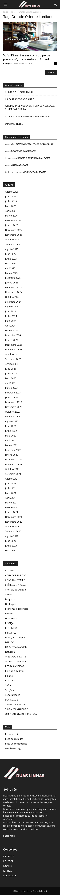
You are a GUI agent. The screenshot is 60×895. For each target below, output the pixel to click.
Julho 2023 (10, 368)
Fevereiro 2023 (13, 392)
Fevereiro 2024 (13, 335)
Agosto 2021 (11, 478)
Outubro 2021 (12, 469)
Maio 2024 (10, 320)
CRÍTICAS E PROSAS (15, 584)
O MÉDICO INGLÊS (14, 124)
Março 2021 (11, 502)
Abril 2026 (10, 210)
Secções (9, 690)
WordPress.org (12, 748)
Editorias (9, 613)
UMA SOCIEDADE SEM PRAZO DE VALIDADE (27, 116)
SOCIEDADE (11, 699)
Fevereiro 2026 (13, 220)
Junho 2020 (11, 545)
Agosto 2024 (11, 306)
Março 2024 (11, 330)
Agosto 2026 (11, 191)
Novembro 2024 (13, 292)
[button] (5, 4)
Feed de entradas (14, 738)
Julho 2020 (10, 540)
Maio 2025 (10, 263)
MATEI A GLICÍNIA (19, 165)
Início (5, 12)
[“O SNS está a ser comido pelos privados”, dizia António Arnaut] (30, 36)
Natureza (10, 651)
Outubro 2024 (12, 296)
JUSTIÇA (9, 623)
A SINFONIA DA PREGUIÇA (23, 151)
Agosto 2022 (11, 421)
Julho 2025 (10, 253)
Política (9, 675)
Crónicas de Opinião (15, 589)
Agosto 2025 (11, 249)
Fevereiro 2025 (13, 277)
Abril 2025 (10, 268)
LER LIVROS (11, 627)
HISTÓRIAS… (11, 618)
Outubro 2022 (12, 411)
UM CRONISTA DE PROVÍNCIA (21, 713)
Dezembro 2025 (13, 229)
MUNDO (9, 642)
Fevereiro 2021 (13, 507)
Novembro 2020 (13, 521)
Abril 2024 (10, 325)
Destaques (10, 603)
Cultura (8, 594)
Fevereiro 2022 (13, 449)
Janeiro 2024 (11, 339)
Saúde (8, 685)
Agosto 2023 (11, 363)
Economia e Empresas (16, 608)
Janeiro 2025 (11, 282)
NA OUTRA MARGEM (16, 647)
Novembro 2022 (13, 406)
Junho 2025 (11, 258)
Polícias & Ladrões (14, 670)
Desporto (10, 599)
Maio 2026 (10, 206)
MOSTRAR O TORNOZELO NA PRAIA (32, 158)
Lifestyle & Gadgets (15, 637)
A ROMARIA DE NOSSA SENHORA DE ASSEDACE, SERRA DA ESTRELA (30, 107)
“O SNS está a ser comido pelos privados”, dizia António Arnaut (26, 57)
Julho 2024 (10, 311)
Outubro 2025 (12, 239)
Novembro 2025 (13, 234)
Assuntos (10, 570)
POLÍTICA (10, 680)
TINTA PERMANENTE (16, 709)
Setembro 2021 (13, 473)
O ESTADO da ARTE (15, 656)
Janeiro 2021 (11, 512)
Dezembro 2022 (13, 402)
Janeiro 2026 (11, 225)
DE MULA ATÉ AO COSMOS (19, 92)
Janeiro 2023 (11, 397)
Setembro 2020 (13, 531)
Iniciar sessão (12, 734)
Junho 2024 (11, 316)
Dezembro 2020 (13, 516)
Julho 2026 (10, 196)
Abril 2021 (10, 497)
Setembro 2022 (13, 416)
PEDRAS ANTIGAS (14, 666)
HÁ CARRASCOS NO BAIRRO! (20, 99)
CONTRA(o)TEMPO (15, 580)
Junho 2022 (11, 430)
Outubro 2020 (12, 526)
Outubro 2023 (12, 354)
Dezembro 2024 (13, 287)
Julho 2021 (10, 483)
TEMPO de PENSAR (15, 704)
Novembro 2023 (13, 349)
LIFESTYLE (10, 632)
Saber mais (9, 835)
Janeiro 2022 (11, 454)
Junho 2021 (11, 488)
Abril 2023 (10, 383)
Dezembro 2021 (13, 459)
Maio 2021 (10, 493)
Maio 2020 (10, 550)
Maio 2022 (10, 435)
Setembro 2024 (13, 301)
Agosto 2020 (11, 536)
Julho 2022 (10, 426)
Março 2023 (11, 387)
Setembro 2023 (13, 359)
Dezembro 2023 (13, 344)
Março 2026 (11, 215)
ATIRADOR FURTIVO (16, 575)
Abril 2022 (10, 440)
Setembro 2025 (13, 244)
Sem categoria (12, 694)
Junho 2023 (11, 373)
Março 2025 (11, 273)
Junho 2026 (11, 201)
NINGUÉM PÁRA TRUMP (34, 172)
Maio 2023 (10, 378)
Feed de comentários (16, 743)
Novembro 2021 (13, 464)
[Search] (55, 4)
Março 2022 (11, 445)
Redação (7, 63)
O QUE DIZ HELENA (15, 661)
